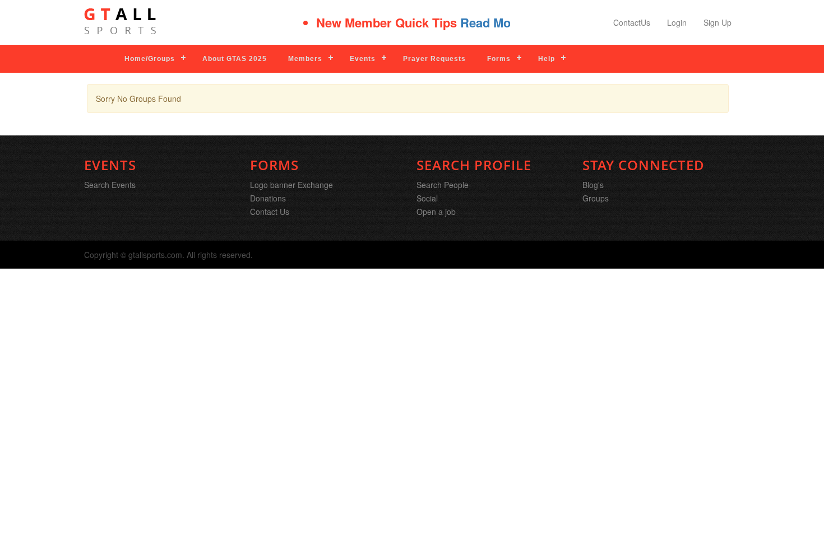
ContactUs (631, 22)
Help (546, 59)
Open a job (436, 211)
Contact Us (269, 211)
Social (427, 198)
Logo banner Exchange (291, 184)
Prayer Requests (434, 59)
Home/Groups (149, 59)
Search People (442, 184)
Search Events (110, 184)
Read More (484, 22)
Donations (268, 198)
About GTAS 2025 (234, 59)
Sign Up (717, 22)
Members (305, 59)
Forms (499, 59)
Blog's (593, 184)
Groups (595, 198)
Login (677, 22)
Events (363, 59)
